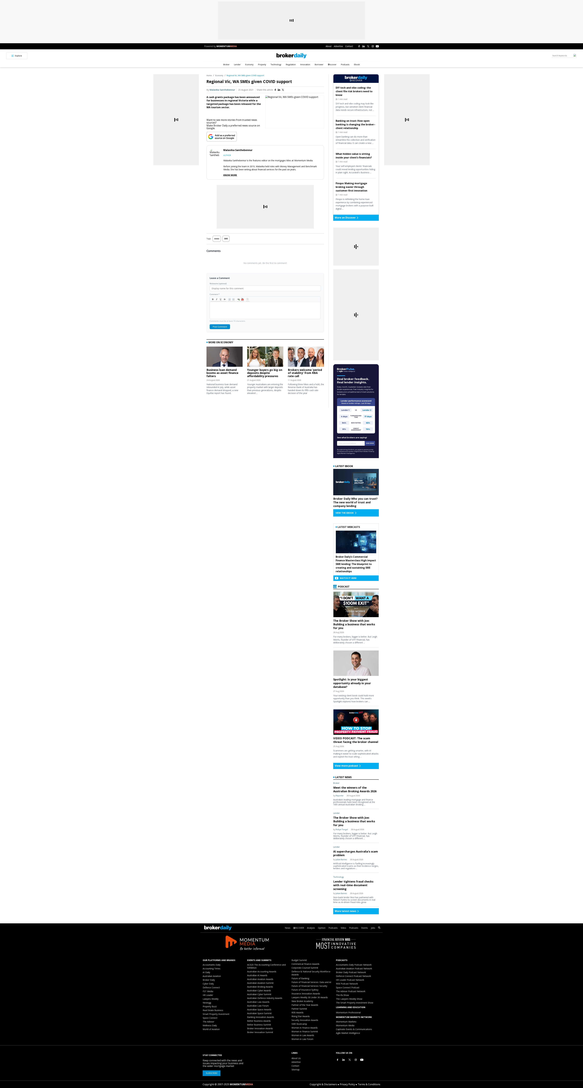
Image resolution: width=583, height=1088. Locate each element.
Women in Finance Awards (305, 1027)
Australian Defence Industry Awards (264, 998)
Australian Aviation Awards (260, 979)
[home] (291, 55)
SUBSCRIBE (211, 1073)
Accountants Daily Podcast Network (354, 964)
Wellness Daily (210, 1025)
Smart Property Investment (216, 1014)
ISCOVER (299, 927)
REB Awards (297, 1012)
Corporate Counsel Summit (305, 967)
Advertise (338, 46)
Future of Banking (300, 978)
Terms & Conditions (369, 1084)
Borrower (319, 64)
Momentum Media (345, 1025)
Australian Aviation (212, 976)
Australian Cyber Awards (259, 990)
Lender (237, 64)
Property (262, 64)
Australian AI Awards (257, 975)
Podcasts (345, 64)
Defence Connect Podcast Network (353, 976)
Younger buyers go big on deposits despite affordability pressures (264, 373)
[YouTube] (377, 46)
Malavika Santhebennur (222, 89)
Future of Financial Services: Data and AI (311, 982)
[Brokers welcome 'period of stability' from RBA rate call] (306, 357)
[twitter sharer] (282, 89)
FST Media (208, 991)
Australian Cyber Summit (259, 994)
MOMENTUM (226, 46)
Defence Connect (211, 987)
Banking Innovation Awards (260, 1017)
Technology (276, 64)
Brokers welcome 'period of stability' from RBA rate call (305, 373)
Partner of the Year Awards (305, 1004)
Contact (349, 46)
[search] (379, 928)
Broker (226, 64)
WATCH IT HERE (348, 578)
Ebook (357, 64)
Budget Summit (299, 960)
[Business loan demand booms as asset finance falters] (224, 357)
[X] (368, 46)
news (216, 238)
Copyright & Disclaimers (323, 1084)
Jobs (373, 927)
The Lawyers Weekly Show (349, 998)
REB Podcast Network (347, 983)
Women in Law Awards (303, 1035)
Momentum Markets (346, 1021)
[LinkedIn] (363, 46)
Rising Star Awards (301, 1016)
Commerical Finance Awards (305, 964)
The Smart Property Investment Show (354, 1002)
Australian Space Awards (259, 1009)
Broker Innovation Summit (260, 1032)
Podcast (343, 586)
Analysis (311, 927)
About (329, 46)
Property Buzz (210, 1006)
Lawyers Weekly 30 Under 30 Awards (310, 997)
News (287, 927)
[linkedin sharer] (279, 89)
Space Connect (210, 1017)
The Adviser (208, 1021)
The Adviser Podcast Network (350, 991)
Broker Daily (209, 979)
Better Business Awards (259, 1020)
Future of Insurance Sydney (305, 989)
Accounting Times (211, 968)
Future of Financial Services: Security (309, 986)
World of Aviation (211, 1029)
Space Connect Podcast (347, 987)
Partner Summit (299, 1008)
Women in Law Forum (302, 1039)
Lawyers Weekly (210, 998)
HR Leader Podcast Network (350, 979)
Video (343, 927)
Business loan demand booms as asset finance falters (222, 373)
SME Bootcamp (299, 1023)
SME (226, 238)
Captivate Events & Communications (354, 1029)
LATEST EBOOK (344, 466)
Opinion (322, 927)
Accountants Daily (211, 964)
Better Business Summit (259, 1024)
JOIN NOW (370, 443)
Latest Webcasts (349, 527)
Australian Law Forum (258, 1005)
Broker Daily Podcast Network (351, 972)
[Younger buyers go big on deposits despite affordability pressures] (265, 357)
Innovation (305, 64)
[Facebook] (359, 46)
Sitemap (296, 1069)
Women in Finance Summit (305, 1031)
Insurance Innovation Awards (306, 993)
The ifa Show (342, 995)
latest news (343, 777)
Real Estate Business (213, 1010)
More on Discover (345, 217)
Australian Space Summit (259, 1013)
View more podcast (346, 765)
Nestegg (207, 1002)
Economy (249, 64)
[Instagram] (372, 46)
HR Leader (208, 995)
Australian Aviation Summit (260, 982)
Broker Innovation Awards (260, 1028)
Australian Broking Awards (260, 986)
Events (364, 927)
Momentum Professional (348, 1012)
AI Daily (206, 972)
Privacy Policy (347, 1084)
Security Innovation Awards (305, 1020)
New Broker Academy (302, 1001)
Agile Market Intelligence (348, 1033)
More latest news (345, 911)
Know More (230, 175)
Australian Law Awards (258, 1001)
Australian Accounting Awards (261, 971)
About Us (296, 1058)
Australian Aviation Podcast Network (354, 968)
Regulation (291, 64)
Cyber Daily (208, 983)
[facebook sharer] (275, 89)
